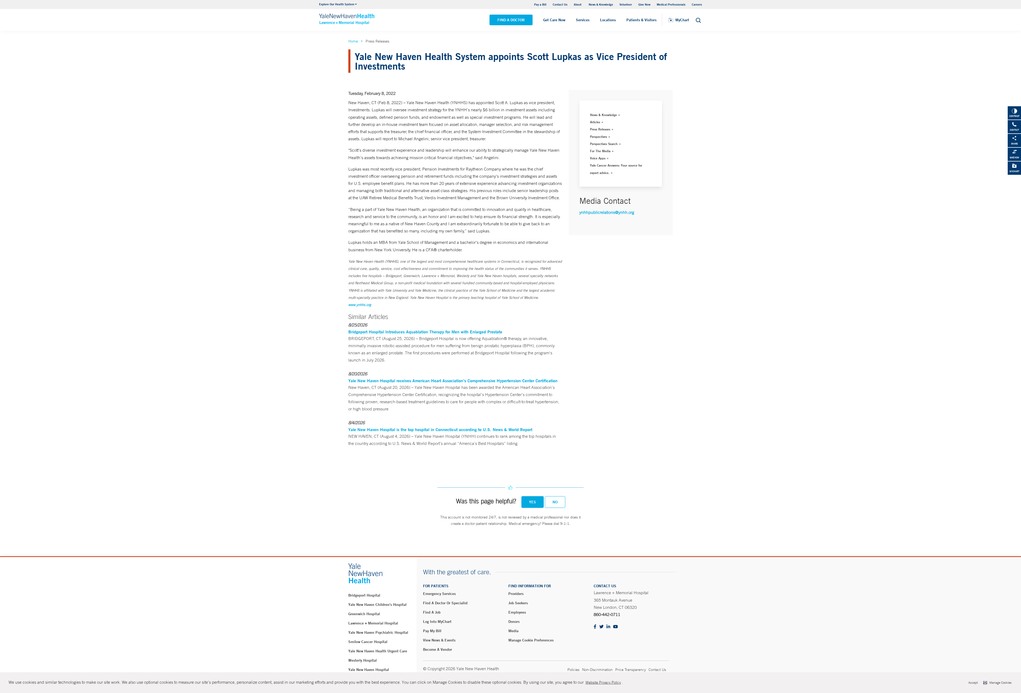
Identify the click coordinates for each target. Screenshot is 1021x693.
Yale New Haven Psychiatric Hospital (378, 632)
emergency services (439, 593)
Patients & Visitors (641, 20)
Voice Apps (597, 158)
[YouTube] (615, 627)
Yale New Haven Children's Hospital (377, 604)
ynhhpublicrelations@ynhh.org (606, 212)
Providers (516, 593)
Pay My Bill (432, 630)
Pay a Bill (540, 4)
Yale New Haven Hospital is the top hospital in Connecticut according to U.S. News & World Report (440, 429)
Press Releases (600, 129)
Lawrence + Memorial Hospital (373, 623)
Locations (608, 20)
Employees (517, 612)
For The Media (600, 151)
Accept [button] (973, 683)
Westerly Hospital (362, 660)
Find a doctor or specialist (445, 603)
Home (353, 41)
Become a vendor (437, 649)
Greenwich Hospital (364, 613)
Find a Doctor (511, 20)
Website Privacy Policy (603, 682)
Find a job (432, 612)
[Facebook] (595, 627)
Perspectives (598, 136)
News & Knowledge (601, 4)
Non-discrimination (597, 669)
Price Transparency (630, 669)
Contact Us (560, 4)
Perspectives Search (604, 144)
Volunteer (626, 4)
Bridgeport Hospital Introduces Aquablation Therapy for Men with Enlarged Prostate (425, 331)
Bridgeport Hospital (364, 595)
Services (582, 20)
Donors (514, 621)
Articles (595, 122)
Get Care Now (554, 20)
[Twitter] (601, 627)
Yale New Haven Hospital (368, 669)
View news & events (439, 640)
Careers (697, 4)
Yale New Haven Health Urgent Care (377, 651)
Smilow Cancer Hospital (367, 641)
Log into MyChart (437, 621)
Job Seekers (518, 603)
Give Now (644, 4)
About (578, 4)
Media (513, 630)
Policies (573, 669)
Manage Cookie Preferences (531, 640)
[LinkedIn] (608, 627)
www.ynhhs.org (359, 305)
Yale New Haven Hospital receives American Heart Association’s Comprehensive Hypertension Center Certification (453, 380)
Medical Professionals (671, 4)
